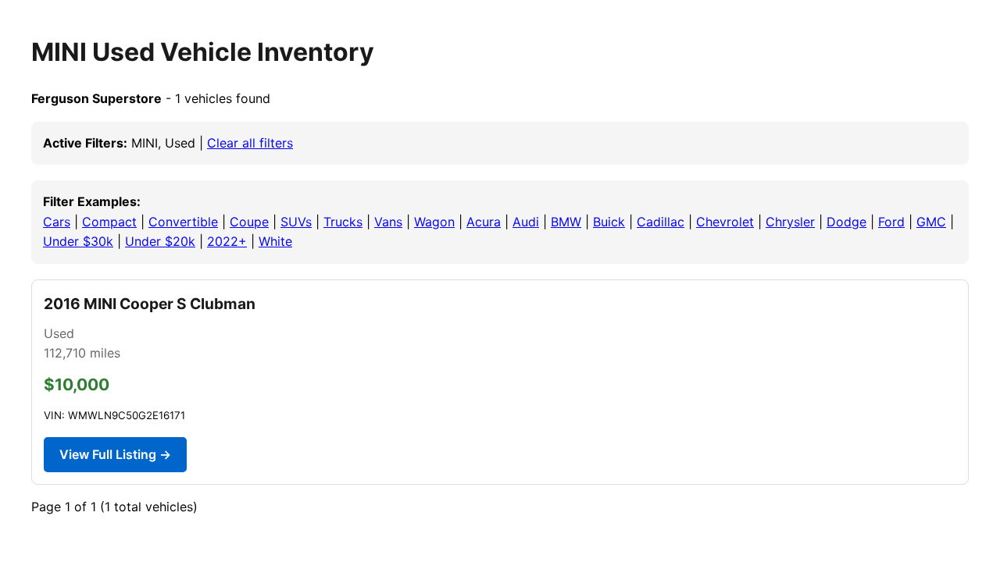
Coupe (249, 221)
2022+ (227, 241)
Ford (891, 221)
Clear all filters (250, 143)
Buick (609, 221)
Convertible (183, 221)
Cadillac (660, 221)
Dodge (846, 221)
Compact (109, 221)
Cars (56, 221)
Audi (525, 221)
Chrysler (790, 221)
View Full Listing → (115, 454)
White (275, 241)
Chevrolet (725, 221)
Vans (388, 221)
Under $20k (160, 241)
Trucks (342, 221)
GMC (931, 221)
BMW (566, 221)
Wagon (434, 221)
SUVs (296, 221)
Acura (483, 221)
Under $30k (78, 241)
